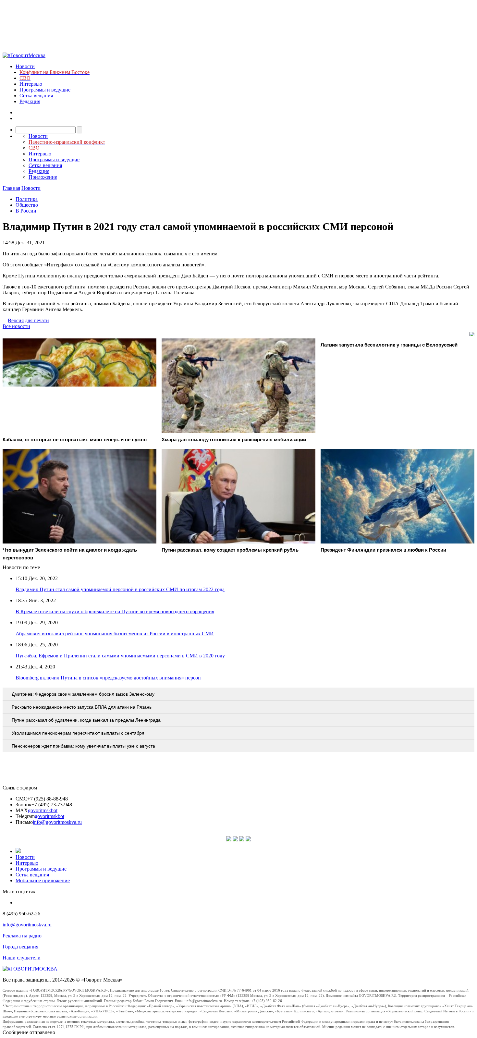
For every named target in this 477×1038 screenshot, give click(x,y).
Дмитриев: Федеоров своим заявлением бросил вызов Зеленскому (83, 694)
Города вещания (20, 946)
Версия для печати (28, 320)
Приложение (43, 177)
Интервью (30, 84)
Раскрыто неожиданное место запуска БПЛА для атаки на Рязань (82, 707)
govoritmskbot (42, 810)
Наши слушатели (22, 957)
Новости (25, 66)
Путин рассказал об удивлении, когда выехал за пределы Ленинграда (86, 720)
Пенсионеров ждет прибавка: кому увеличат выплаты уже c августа (83, 746)
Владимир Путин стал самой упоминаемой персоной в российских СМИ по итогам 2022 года (120, 589)
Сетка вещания (36, 95)
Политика (27, 199)
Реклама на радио (22, 935)
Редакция (29, 101)
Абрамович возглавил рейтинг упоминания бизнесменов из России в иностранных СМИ (115, 633)
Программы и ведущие (44, 89)
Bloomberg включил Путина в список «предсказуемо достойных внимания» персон (108, 677)
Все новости (16, 326)
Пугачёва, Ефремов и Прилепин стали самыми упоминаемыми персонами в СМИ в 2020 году (120, 655)
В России (26, 211)
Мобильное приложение (43, 880)
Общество (27, 205)
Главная (11, 188)
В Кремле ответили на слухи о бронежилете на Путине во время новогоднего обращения (115, 611)
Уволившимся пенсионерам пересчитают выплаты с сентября (78, 733)
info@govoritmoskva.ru (57, 822)
